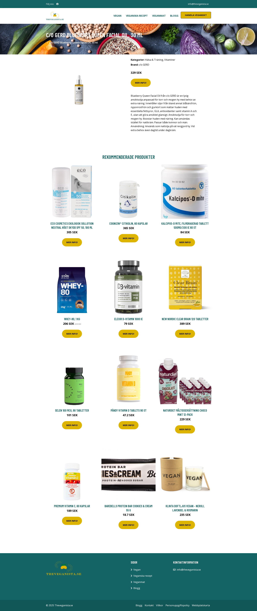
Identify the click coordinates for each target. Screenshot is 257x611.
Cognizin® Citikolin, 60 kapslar (128, 223)
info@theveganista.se (198, 4)
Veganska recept (137, 15)
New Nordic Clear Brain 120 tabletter (185, 319)
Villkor (159, 605)
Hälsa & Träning (154, 59)
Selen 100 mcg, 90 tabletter (72, 410)
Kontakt (149, 605)
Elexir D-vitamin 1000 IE (128, 319)
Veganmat (159, 15)
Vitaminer (169, 59)
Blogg (174, 15)
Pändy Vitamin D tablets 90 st (128, 410)
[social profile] (57, 4)
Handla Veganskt (196, 15)
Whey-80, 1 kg (72, 319)
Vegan (117, 15)
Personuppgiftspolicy (177, 605)
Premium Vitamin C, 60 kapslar (72, 506)
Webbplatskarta (201, 605)
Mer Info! (140, 82)
